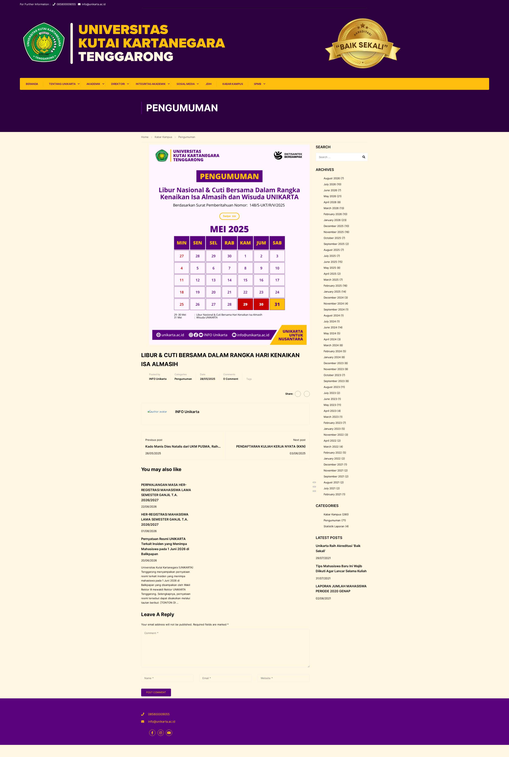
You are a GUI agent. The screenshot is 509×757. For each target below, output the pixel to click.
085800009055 (66, 4)
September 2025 (334, 243)
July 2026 (330, 184)
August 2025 (332, 249)
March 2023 (331, 416)
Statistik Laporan (334, 526)
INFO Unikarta (157, 378)
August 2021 (331, 482)
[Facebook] (298, 394)
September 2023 (334, 381)
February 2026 (333, 214)
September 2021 (334, 476)
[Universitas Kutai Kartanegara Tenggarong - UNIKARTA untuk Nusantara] (254, 43)
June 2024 (330, 327)
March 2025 (331, 279)
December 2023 (334, 363)
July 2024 (330, 321)
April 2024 (330, 339)
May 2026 (330, 196)
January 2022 (332, 458)
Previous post (153, 439)
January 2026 (332, 220)
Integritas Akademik (151, 83)
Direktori (118, 83)
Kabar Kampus (232, 83)
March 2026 (331, 208)
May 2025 (330, 267)
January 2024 (332, 357)
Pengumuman (186, 137)
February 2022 (333, 452)
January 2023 (332, 428)
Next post (299, 439)
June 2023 (330, 398)
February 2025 (333, 285)
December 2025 (334, 226)
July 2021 (329, 488)
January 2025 (332, 291)
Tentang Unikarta (62, 83)
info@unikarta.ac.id (94, 4)
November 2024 (334, 303)
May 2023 (330, 404)
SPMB (257, 83)
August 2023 (332, 387)
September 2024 (334, 309)
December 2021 (333, 464)
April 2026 (330, 202)
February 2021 (332, 494)
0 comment (230, 378)
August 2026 (332, 178)
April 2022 (330, 440)
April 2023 (330, 410)
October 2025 (332, 237)
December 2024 (334, 297)
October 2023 (332, 375)
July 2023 (330, 392)
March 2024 (331, 345)
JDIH (209, 83)
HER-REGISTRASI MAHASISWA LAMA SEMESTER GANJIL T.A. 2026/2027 (164, 519)
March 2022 (331, 446)
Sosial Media (186, 83)
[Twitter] (307, 394)
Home (145, 137)
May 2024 (330, 333)
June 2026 (330, 190)
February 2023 (333, 422)
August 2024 (332, 315)
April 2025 (330, 273)
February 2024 (333, 351)
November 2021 (333, 470)
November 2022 (334, 434)
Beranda (32, 83)
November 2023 (334, 369)
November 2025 (334, 232)
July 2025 (330, 255)
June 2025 (330, 261)
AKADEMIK (93, 83)
